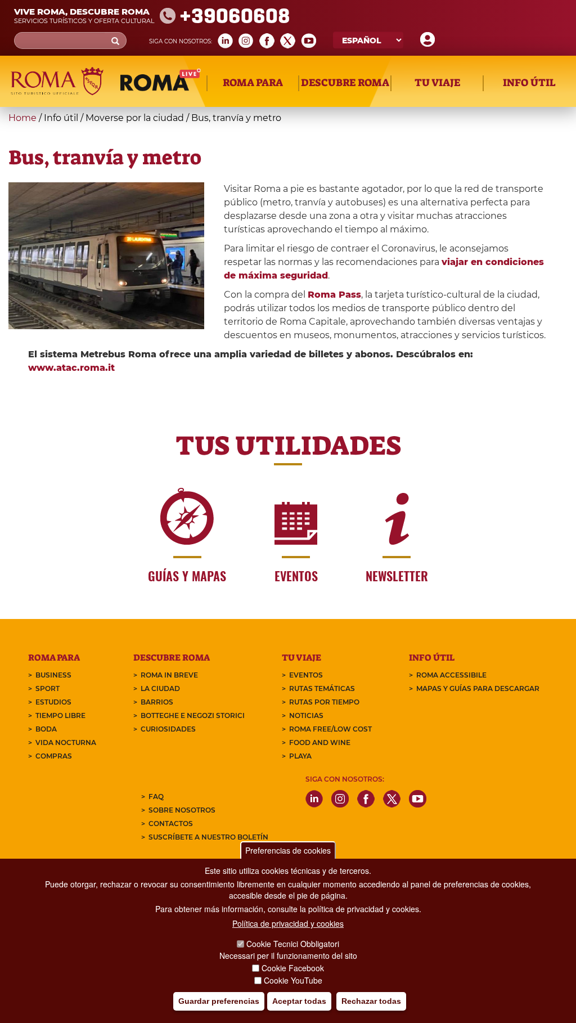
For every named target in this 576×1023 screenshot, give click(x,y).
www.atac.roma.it (71, 367)
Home (22, 118)
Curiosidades (168, 729)
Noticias (306, 715)
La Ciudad (160, 688)
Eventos (306, 675)
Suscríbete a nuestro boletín (208, 837)
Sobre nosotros (181, 810)
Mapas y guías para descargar (477, 688)
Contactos (170, 823)
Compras (53, 756)
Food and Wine (319, 742)
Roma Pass (334, 294)
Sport (47, 688)
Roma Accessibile (451, 675)
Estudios (53, 702)
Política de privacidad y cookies (288, 923)
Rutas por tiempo (324, 702)
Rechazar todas (371, 1001)
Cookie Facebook (293, 967)
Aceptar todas (299, 1001)
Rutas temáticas (322, 688)
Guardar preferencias (218, 1001)
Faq (156, 796)
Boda (46, 729)
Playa (300, 756)
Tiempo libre (60, 715)
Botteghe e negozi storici (193, 715)
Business (53, 675)
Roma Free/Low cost (330, 729)
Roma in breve (169, 675)
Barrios (157, 702)
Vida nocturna (65, 742)
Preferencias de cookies (288, 850)
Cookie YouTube (293, 980)
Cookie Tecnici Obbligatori (292, 943)
